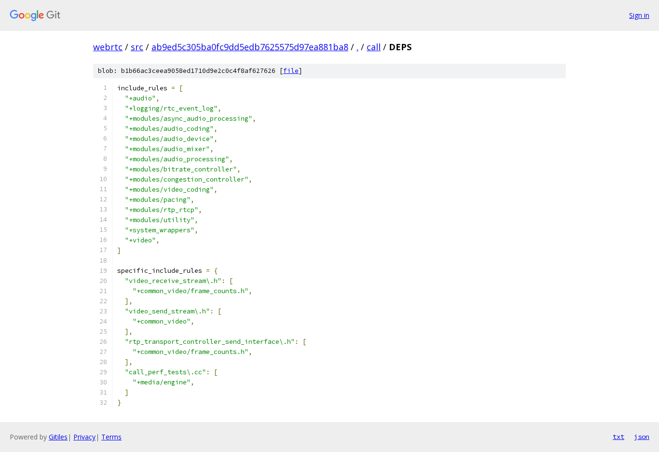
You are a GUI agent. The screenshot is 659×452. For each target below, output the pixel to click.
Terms (111, 436)
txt (618, 436)
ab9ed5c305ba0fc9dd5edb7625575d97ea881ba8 (249, 47)
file (291, 71)
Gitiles (58, 436)
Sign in (639, 15)
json (641, 436)
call (374, 47)
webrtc (108, 47)
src (137, 47)
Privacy (84, 436)
